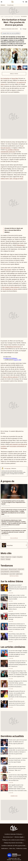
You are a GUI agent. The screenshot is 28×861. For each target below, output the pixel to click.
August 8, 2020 (17, 360)
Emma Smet (21, 569)
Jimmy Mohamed (5, 571)
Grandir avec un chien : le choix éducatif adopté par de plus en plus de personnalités (17, 597)
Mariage (8, 559)
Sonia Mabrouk (4, 574)
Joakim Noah (19, 574)
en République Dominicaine (13, 346)
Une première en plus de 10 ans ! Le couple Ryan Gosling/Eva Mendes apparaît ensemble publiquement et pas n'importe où (17, 663)
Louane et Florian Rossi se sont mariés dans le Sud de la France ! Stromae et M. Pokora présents (16, 703)
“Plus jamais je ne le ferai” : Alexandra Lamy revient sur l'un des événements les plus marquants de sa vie (17, 587)
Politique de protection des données (13, 842)
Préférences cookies (21, 848)
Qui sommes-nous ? (8, 837)
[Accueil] (12, 1)
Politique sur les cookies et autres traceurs (13, 840)
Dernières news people (8, 16)
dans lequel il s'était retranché (11, 287)
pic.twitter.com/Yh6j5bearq (10, 358)
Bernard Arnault (13, 569)
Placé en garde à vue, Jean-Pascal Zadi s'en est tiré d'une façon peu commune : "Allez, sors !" (16, 768)
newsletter (26, 2)
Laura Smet (12, 574)
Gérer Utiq (12, 848)
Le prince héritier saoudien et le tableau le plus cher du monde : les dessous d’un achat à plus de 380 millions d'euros (17, 606)
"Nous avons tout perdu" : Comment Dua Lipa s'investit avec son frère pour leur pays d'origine (17, 760)
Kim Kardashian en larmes (10, 289)
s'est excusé (7, 269)
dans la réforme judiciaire (10, 377)
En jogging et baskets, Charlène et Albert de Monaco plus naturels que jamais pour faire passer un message (17, 616)
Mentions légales (19, 837)
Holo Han (8, 468)
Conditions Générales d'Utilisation (13, 834)
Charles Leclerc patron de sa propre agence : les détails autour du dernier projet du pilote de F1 (17, 741)
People (2, 557)
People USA (8, 557)
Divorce (3, 559)
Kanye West (15, 78)
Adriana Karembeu (14, 571)
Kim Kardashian (17, 16)
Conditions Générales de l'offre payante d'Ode (13, 845)
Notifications (4, 848)
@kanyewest (20, 245)
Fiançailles (19, 557)
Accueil (2, 16)
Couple (14, 557)
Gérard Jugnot (4, 569)
